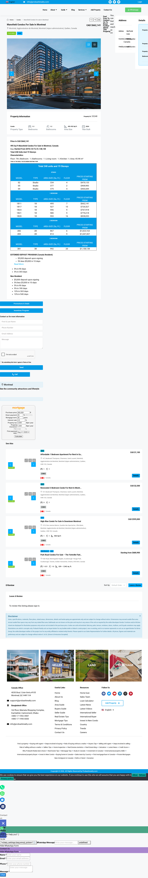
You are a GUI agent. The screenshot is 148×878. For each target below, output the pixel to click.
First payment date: (12, 432)
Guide (63, 10)
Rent (42, 450)
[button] (91, 19)
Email (3, 858)
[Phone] (2, 787)
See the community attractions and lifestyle (19, 389)
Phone (3, 864)
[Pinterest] (131, 694)
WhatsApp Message (46, 842)
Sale (19, 33)
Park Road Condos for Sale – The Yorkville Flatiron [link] (61, 555)
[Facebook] (110, 1)
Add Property (95, 10)
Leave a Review (135, 585)
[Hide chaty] (3, 823)
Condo (19, 20)
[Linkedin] (118, 1)
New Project (45, 551)
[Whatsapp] (2, 793)
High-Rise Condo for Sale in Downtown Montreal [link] (60, 521)
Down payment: (11, 415)
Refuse (142, 775)
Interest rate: (12, 420)
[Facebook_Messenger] (2, 799)
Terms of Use (27, 362)
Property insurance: (13, 426)
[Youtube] (114, 694)
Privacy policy (7, 778)
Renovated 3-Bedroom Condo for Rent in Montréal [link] (61, 488)
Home (45, 10)
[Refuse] (15, 779)
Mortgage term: (11, 418)
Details (136, 476)
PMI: (15, 429)
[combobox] (118, 585)
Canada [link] (48, 478)
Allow (135, 775)
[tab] (88, 44)
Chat (3, 875)
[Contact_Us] (3, 806)
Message (4, 871)
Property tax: (12, 423)
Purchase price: (11, 412)
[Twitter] (114, 1)
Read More (19, 264)
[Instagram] (125, 694)
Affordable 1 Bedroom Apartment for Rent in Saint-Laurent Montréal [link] (69, 454)
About (53, 10)
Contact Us (108, 10)
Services (81, 10)
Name (3, 855)
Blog (73, 10)
